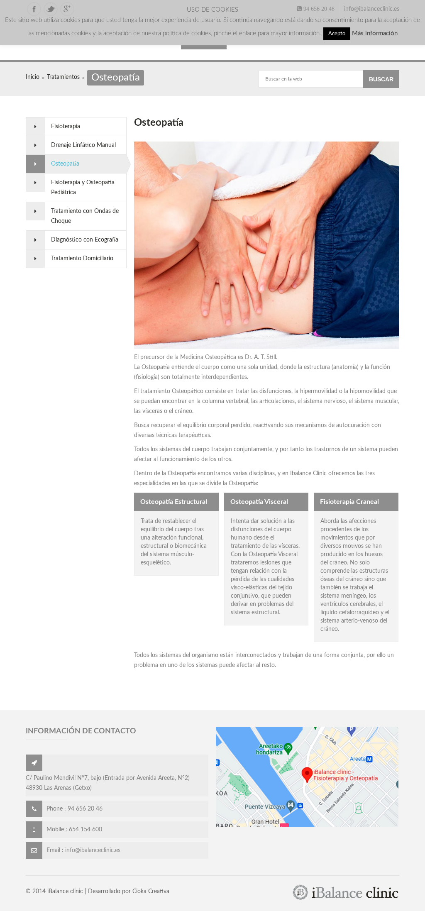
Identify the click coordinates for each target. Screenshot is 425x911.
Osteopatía (65, 164)
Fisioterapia (65, 126)
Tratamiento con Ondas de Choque (85, 216)
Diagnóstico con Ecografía (84, 240)
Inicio (32, 77)
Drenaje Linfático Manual (83, 145)
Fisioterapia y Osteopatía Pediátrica (83, 187)
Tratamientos (63, 77)
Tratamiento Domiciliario (82, 258)
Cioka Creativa (150, 891)
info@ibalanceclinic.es (371, 9)
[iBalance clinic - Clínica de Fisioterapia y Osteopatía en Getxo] (345, 899)
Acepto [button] (336, 34)
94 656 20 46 (318, 9)
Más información (375, 33)
